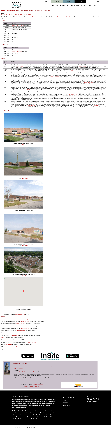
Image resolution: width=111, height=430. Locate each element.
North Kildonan (19, 16)
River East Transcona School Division (88, 18)
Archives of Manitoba (29, 339)
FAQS (64, 400)
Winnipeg (32, 16)
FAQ (40, 386)
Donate (69, 1)
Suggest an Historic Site (34, 386)
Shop (80, 1)
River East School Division (20, 18)
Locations (41, 371)
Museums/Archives (17, 371)
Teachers (15, 14)
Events (90, 5)
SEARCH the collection (18, 368)
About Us (54, 5)
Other (45, 371)
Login (97, 1)
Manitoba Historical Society (46, 366)
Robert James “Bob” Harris (18, 25)
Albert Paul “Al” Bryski (17, 51)
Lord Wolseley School (73, 94)
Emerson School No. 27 (20, 314)
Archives (96, 5)
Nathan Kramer (25, 144)
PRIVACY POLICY (30, 427)
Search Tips (25, 386)
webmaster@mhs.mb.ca (38, 384)
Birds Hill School (20, 66)
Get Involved (63, 5)
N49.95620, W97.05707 (29, 308)
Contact (45, 1)
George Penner (25, 275)
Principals (3, 14)
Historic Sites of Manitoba (8, 10)
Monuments (29, 371)
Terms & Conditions (69, 397)
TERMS (34, 427)
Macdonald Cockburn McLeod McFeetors (65, 16)
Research (83, 5)
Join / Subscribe (68, 405)
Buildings (24, 371)
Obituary (3, 337)
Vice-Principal (76, 93)
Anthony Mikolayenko (82, 66)
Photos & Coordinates (22, 14)
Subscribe (57, 1)
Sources (29, 14)
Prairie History (74, 5)
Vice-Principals (9, 14)
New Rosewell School (62, 18)
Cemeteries (35, 371)
